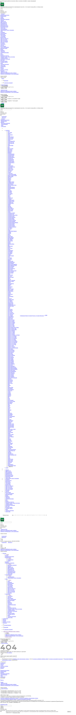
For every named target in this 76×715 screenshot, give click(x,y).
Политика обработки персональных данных (9, 698)
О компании (2, 662)
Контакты (2, 667)
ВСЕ (12, 515)
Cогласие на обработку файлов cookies (8, 699)
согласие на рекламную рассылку (56, 658)
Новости (2, 664)
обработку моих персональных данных (21, 658)
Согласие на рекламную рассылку (24, 699)
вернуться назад (3, 652)
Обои (9, 581)
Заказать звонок (8, 636)
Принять (69, 711)
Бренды (2, 680)
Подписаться (3, 661)
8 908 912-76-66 (9, 73)
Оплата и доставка (4, 666)
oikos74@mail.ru (4, 84)
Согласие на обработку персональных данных (28, 698)
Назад (7, 554)
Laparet (1, 682)
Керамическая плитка (4, 670)
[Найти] (1, 9)
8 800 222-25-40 (4, 71)
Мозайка (2, 672)
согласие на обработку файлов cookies (40, 658)
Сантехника (10, 596)
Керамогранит (10, 559)
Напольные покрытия (12, 565)
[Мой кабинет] (1, 534)
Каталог (6, 555)
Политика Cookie (16, 712)
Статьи (1, 665)
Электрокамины (11, 576)
